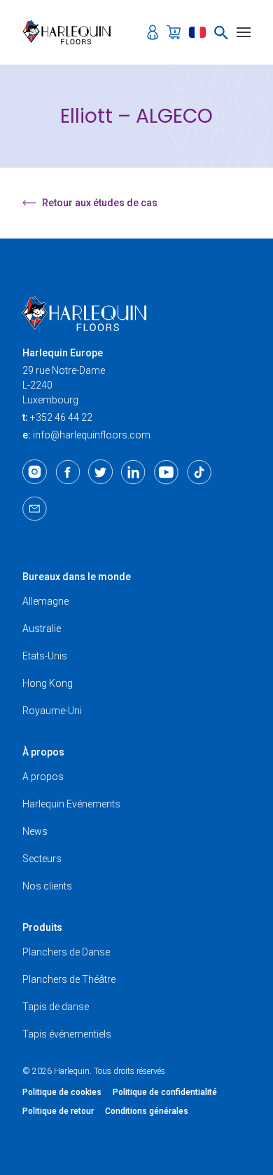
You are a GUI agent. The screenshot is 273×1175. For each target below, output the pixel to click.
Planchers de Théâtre (68, 979)
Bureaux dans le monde (76, 576)
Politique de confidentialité (165, 1092)
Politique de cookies (62, 1092)
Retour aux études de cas (100, 202)
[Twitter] (100, 472)
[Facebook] (67, 472)
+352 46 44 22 (61, 417)
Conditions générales (146, 1111)
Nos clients (47, 886)
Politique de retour (58, 1111)
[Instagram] (34, 472)
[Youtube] (166, 472)
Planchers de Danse (66, 952)
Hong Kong (47, 683)
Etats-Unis (44, 656)
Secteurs (42, 858)
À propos (43, 752)
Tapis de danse (55, 1006)
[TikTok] (199, 472)
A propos (43, 776)
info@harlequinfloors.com (91, 435)
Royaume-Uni (52, 710)
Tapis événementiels (66, 1034)
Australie (41, 628)
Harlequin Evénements (71, 804)
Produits (42, 927)
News (35, 831)
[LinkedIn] (133, 472)
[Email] (34, 508)
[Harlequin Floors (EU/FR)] (71, 32)
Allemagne (45, 601)
